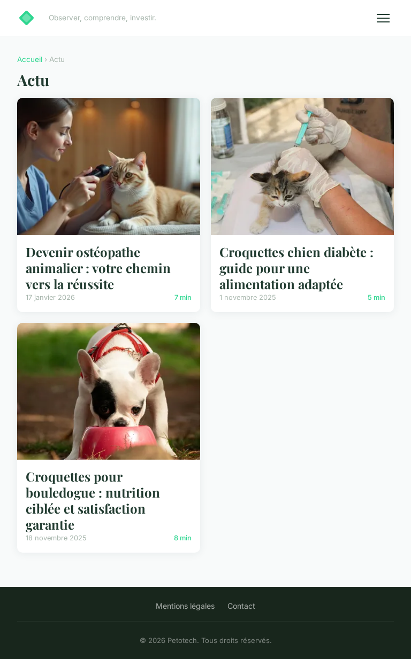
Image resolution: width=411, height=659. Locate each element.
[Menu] (383, 18)
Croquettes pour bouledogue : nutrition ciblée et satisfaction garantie (93, 500)
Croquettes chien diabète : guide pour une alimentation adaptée (296, 267)
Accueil (29, 59)
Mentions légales (185, 605)
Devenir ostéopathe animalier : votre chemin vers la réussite (98, 267)
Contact (241, 605)
